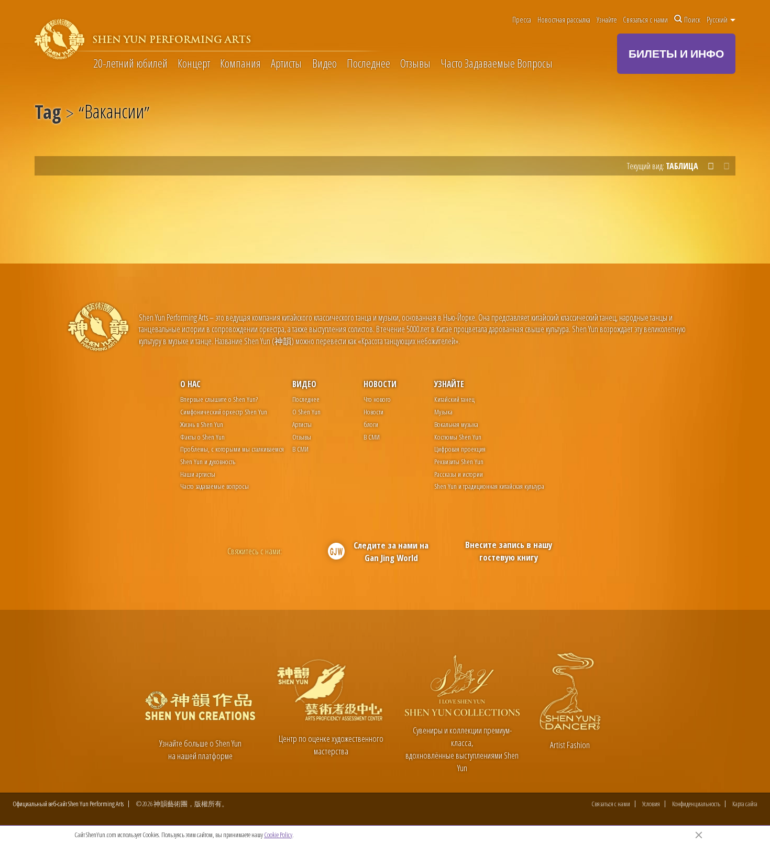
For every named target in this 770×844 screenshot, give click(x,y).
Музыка (443, 411)
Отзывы (415, 63)
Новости (380, 384)
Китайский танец (454, 399)
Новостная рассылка (563, 19)
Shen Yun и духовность (207, 461)
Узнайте (607, 19)
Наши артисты (197, 474)
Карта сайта (744, 804)
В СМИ (300, 449)
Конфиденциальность (696, 804)
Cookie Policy (278, 834)
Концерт (194, 63)
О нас (190, 384)
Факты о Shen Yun (202, 437)
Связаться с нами (645, 19)
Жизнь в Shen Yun (201, 424)
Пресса (521, 19)
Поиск (692, 19)
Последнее (368, 63)
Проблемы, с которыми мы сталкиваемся (232, 449)
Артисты (286, 63)
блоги (371, 424)
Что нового (377, 399)
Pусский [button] (718, 19)
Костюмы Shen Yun (457, 437)
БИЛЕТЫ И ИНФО (676, 53)
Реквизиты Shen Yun (458, 461)
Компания (240, 63)
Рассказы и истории (458, 474)
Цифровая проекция (460, 449)
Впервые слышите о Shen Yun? (219, 399)
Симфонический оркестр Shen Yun (223, 411)
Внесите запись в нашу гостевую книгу (508, 551)
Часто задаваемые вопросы (214, 486)
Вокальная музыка (456, 424)
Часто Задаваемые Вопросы (497, 63)
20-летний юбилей (130, 63)
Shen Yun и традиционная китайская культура (489, 486)
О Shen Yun (306, 411)
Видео (324, 63)
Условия (651, 804)
